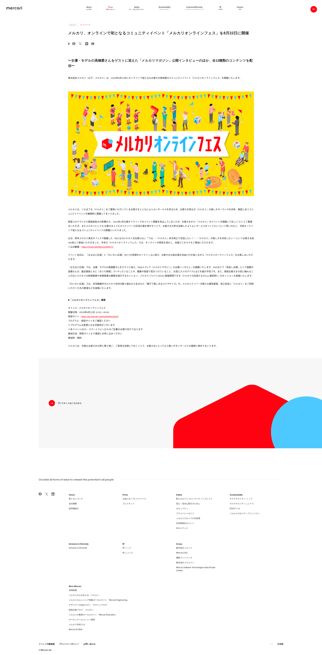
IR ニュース (128, 553)
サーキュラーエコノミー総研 (82, 620)
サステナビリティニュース (242, 504)
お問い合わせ (89, 644)
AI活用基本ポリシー (185, 523)
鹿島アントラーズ (184, 558)
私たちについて (76, 499)
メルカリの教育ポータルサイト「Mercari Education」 (93, 615)
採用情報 (73, 590)
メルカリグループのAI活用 (188, 518)
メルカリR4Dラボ (77, 624)
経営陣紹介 (74, 508)
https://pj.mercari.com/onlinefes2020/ (99, 316)
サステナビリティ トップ (241, 499)
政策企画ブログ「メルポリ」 (82, 610)
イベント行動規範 (47, 644)
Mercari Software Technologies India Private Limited (195, 569)
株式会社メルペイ (184, 548)
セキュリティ (182, 508)
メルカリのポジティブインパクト (245, 513)
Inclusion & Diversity (78, 548)
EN (271, 644)
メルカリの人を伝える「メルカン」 (85, 595)
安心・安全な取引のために (188, 504)
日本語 (280, 644)
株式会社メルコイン (185, 563)
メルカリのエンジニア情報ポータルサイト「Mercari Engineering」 (99, 600)
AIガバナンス (182, 528)
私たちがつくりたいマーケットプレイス (194, 499)
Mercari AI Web (75, 629)
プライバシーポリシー (69, 644)
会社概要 (73, 504)
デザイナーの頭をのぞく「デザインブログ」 (89, 605)
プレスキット (129, 504)
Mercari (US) (181, 553)
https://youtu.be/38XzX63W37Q (97, 247)
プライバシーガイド (185, 513)
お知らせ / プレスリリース (134, 499)
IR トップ (127, 548)
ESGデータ (235, 508)
